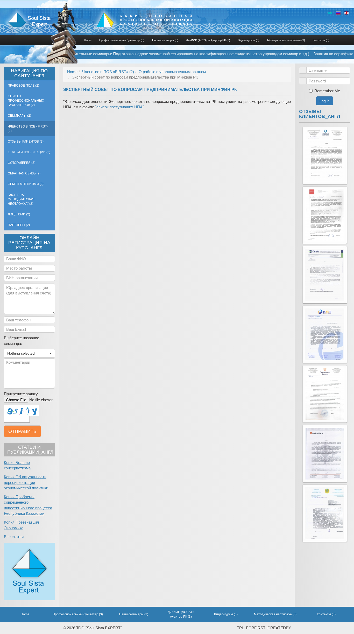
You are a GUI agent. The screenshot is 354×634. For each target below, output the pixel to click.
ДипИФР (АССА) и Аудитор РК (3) (208, 40)
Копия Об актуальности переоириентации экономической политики (26, 482)
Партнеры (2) (19, 225)
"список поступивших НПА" (119, 107)
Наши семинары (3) (165, 40)
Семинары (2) (19, 115)
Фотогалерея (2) (21, 163)
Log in (325, 101)
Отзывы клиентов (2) (26, 141)
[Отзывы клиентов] (324, 155)
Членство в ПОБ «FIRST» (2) (28, 129)
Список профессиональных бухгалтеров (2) (26, 100)
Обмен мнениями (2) (26, 184)
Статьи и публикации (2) (29, 152)
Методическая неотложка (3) (286, 40)
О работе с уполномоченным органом (172, 71)
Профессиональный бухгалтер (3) (121, 40)
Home (87, 40)
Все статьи (14, 536)
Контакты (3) (321, 40)
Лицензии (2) (19, 214)
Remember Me (327, 91)
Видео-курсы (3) (248, 40)
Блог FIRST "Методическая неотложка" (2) (21, 199)
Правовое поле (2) (23, 85)
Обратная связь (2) (24, 173)
